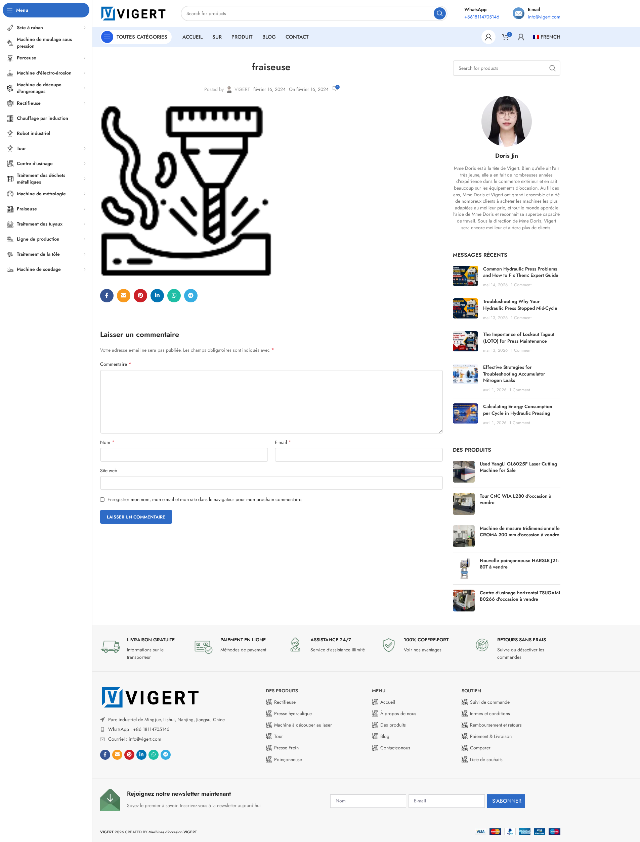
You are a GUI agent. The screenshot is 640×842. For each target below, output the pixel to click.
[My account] (488, 37)
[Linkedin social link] (157, 295)
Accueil (387, 702)
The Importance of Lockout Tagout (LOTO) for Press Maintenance (518, 337)
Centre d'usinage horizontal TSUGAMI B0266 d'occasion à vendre (520, 596)
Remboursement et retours (496, 725)
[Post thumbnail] (465, 277)
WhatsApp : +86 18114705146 (138, 729)
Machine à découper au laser (303, 725)
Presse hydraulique (293, 713)
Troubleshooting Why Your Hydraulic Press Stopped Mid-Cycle (520, 304)
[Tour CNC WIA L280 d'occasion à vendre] (464, 504)
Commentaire (115, 364)
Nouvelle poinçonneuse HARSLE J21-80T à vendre (519, 564)
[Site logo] (133, 12)
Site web (108, 470)
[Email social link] (123, 295)
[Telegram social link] (191, 295)
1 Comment (521, 285)
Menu (378, 690)
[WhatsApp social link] (174, 295)
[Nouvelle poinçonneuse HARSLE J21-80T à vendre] (464, 568)
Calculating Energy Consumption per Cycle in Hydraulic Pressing (517, 409)
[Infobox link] (143, 649)
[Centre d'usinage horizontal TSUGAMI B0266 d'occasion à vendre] (464, 600)
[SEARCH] (440, 13)
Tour (278, 736)
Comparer (480, 747)
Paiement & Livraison (491, 736)
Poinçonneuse (288, 759)
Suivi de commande (490, 702)
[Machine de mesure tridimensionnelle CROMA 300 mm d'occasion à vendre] (464, 536)
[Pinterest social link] (140, 295)
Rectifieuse (285, 702)
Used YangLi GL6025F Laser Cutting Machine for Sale (518, 467)
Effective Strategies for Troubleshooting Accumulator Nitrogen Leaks (514, 374)
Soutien (471, 690)
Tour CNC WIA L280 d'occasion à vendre (515, 499)
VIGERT (242, 89)
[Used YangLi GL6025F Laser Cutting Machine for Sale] (464, 472)
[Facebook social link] (107, 295)
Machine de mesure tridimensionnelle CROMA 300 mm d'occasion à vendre (520, 531)
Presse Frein (286, 747)
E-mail (283, 442)
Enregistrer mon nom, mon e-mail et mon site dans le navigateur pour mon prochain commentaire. (205, 499)
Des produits (282, 690)
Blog (384, 736)
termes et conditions (490, 713)
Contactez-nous (395, 747)
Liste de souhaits (486, 759)
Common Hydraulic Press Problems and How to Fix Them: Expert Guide (520, 272)
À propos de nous (398, 713)
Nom (107, 442)
